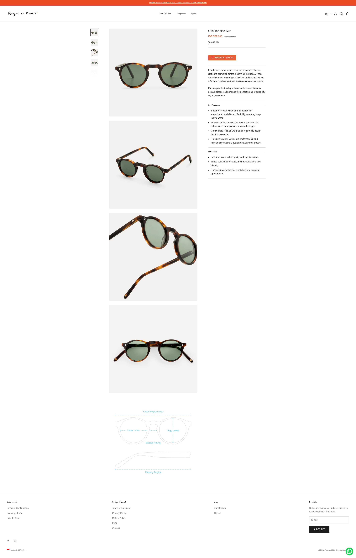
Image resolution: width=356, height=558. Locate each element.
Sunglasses (181, 14)
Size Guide (213, 42)
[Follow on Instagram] (15, 540)
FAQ (114, 523)
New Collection (165, 14)
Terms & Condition (121, 508)
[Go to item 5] (94, 72)
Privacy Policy (119, 513)
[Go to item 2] (94, 42)
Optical (193, 14)
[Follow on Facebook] (8, 540)
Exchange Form (14, 513)
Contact (116, 528)
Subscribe (319, 529)
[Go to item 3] (94, 52)
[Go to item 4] (94, 62)
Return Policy (119, 518)
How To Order (13, 518)
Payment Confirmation (18, 508)
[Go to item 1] (94, 32)
